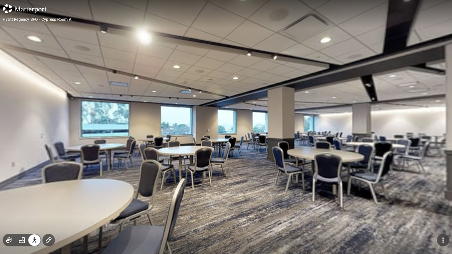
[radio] (9, 240)
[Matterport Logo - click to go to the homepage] (24, 9)
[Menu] (443, 240)
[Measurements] (48, 240)
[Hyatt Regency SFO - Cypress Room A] (226, 127)
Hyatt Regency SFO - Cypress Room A (37, 19)
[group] (22, 240)
